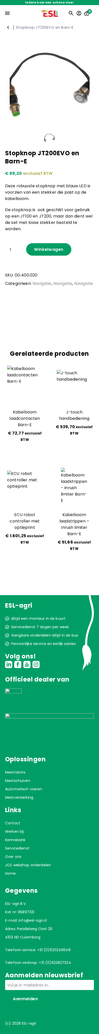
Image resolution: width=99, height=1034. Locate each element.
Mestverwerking (19, 797)
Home (10, 873)
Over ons (13, 856)
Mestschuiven (17, 780)
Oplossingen (25, 759)
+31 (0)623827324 (55, 962)
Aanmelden (25, 999)
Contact (12, 823)
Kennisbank (15, 839)
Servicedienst (17, 848)
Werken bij (14, 831)
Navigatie (8, 27)
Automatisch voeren (23, 789)
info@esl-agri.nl (33, 920)
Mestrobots (15, 772)
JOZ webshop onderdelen (28, 865)
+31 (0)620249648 (54, 949)
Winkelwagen (48, 249)
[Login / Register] (79, 13)
